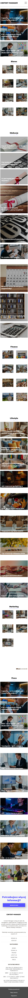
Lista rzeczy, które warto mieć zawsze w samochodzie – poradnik (12, 510)
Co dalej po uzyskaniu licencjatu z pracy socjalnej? (12, 209)
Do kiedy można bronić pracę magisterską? (12, 288)
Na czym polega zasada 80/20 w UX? (9, 648)
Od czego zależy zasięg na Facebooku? (10, 620)
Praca (14, 678)
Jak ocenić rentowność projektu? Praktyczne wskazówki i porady (9, 74)
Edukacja (14, 133)
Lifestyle (14, 418)
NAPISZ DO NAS (14, 905)
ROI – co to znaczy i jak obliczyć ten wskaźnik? (10, 859)
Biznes (14, 61)
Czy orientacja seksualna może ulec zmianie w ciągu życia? (13, 554)
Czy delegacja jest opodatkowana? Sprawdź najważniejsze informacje (10, 117)
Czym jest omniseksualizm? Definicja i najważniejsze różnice (11, 577)
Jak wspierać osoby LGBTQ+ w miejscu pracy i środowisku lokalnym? (12, 465)
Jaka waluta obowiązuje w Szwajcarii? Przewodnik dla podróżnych (10, 402)
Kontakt (14, 940)
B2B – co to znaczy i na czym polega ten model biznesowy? (12, 769)
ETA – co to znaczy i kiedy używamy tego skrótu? (11, 35)
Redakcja (14, 938)
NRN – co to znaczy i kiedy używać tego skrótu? (14, 977)
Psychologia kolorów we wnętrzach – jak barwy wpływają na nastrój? (10, 448)
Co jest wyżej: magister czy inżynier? (11, 179)
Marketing (14, 606)
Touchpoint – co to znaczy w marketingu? (12, 747)
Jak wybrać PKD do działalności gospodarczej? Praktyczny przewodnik (10, 89)
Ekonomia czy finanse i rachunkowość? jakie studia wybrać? (11, 337)
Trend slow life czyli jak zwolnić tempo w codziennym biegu (12, 432)
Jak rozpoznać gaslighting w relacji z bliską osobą (12, 487)
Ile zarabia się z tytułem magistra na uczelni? (10, 258)
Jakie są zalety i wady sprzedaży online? (10, 634)
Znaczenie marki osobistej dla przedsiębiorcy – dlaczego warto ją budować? (10, 103)
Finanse (14, 346)
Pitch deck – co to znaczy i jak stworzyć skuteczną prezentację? (12, 792)
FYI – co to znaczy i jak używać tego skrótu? (12, 837)
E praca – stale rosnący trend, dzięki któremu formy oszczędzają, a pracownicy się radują (12, 597)
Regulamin (14, 996)
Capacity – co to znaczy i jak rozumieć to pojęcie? (12, 19)
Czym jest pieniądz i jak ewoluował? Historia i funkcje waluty (10, 388)
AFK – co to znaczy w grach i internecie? (12, 814)
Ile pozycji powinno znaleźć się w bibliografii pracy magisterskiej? (13, 317)
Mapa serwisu (14, 992)
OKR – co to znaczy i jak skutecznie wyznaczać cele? (12, 52)
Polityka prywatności (14, 989)
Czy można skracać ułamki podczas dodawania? (11, 163)
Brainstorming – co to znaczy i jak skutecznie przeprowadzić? (13, 881)
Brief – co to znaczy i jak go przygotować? (14, 973)
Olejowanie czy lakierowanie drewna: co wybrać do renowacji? (12, 532)
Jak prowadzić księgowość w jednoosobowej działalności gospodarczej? (10, 374)
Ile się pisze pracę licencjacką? (13, 239)
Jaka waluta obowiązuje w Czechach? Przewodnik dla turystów (10, 360)
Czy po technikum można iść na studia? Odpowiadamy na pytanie (13, 147)
